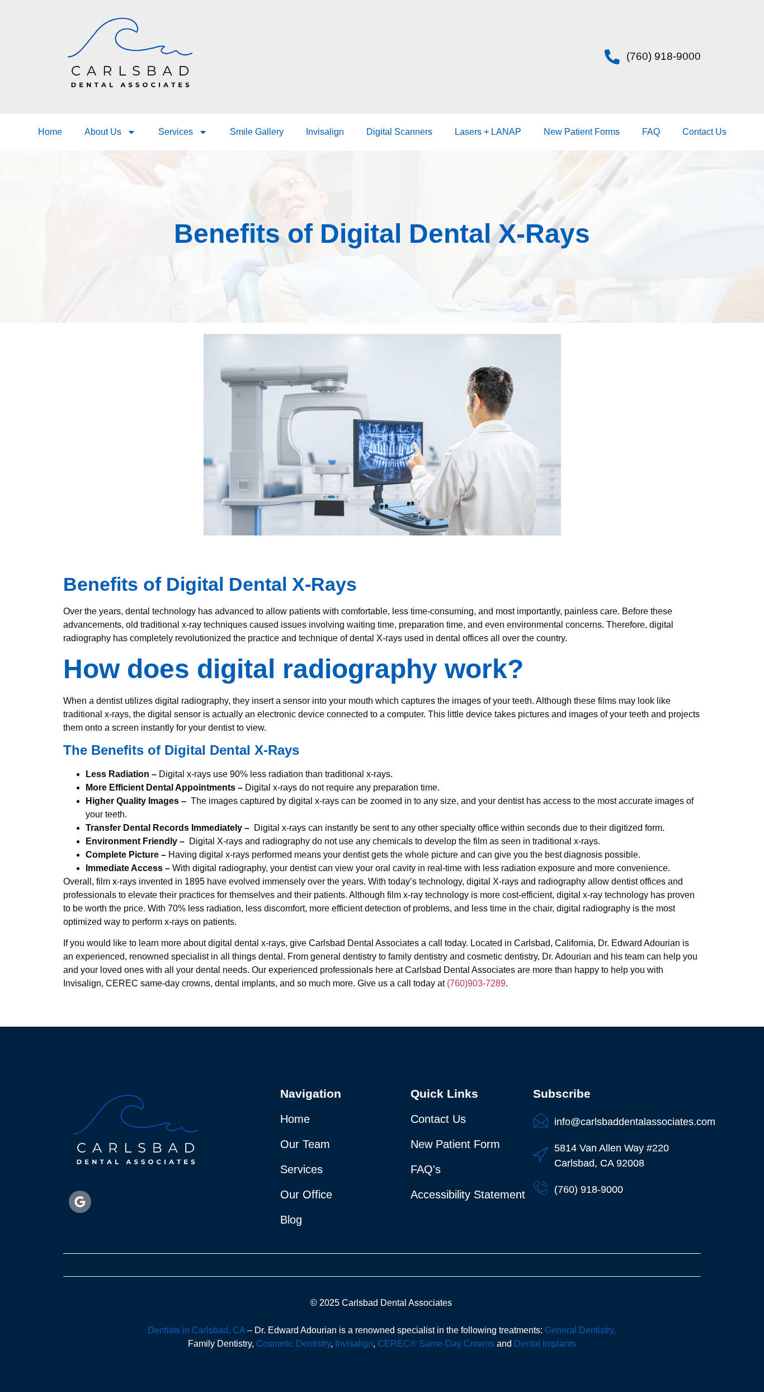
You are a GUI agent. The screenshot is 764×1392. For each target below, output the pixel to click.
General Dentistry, (580, 1330)
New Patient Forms (582, 132)
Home (50, 132)
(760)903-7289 (476, 983)
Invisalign (325, 132)
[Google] (80, 1202)
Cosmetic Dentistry (293, 1343)
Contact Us (704, 132)
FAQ (651, 132)
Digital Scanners (399, 132)
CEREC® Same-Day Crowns (436, 1343)
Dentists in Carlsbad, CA (196, 1330)
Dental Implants (545, 1343)
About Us (102, 132)
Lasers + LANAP (488, 132)
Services (175, 132)
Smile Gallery (257, 132)
